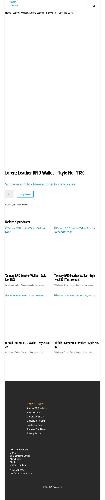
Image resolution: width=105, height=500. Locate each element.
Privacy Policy (34, 433)
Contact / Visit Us (35, 417)
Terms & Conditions (36, 429)
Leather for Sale (34, 425)
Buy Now (25, 194)
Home (8, 13)
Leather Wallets (20, 13)
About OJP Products (37, 408)
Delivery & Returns (36, 421)
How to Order (33, 412)
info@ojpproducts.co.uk (21, 473)
